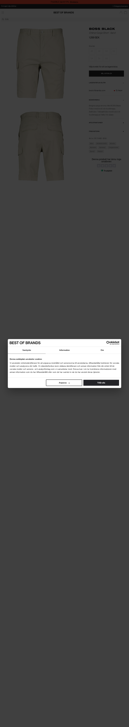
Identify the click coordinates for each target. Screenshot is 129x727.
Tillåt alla (101, 383)
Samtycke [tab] (26, 350)
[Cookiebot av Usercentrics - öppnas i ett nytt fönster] (108, 343)
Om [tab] (102, 350)
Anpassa (63, 383)
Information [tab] (64, 350)
